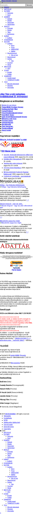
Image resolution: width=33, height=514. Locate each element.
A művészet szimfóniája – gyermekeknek (17, 176)
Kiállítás (13, 51)
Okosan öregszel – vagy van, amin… (11, 204)
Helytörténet (11, 24)
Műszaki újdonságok (13, 84)
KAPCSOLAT (7, 432)
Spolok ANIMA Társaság (18, 355)
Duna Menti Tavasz (8, 115)
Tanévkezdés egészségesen (13, 163)
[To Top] (0, 513)
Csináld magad (11, 78)
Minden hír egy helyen (9, 105)
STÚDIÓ (6, 70)
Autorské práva (9, 427)
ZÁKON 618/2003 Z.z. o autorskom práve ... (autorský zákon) (15, 339)
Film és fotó (14, 55)
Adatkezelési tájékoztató (12, 422)
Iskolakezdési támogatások (13, 159)
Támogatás (7, 416)
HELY (8, 492)
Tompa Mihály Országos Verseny (12, 107)
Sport (9, 438)
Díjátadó (9, 19)
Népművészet (11, 57)
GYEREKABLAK (8, 463)
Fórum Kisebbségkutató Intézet (12, 113)
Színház (9, 59)
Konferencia (10, 34)
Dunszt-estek (6, 130)
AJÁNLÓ (6, 459)
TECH (5, 82)
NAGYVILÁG (7, 490)
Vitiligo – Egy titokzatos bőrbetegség (12, 185)
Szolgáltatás (8, 418)
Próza (12, 47)
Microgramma (15, 363)
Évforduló (10, 28)
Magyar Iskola (10, 151)
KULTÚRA (7, 42)
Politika (9, 497)
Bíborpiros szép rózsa (9, 119)
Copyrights (7, 429)
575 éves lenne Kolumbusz (12, 168)
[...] (28, 200)
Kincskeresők (6, 124)
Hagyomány (10, 22)
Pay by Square (16, 270)
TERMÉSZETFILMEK (13, 80)
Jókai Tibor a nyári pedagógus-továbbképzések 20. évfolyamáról (14, 95)
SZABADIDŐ (7, 76)
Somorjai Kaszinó (7, 123)
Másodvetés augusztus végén (10, 221)
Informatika (10, 87)
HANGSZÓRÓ (15, 49)
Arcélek (9, 496)
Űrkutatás (10, 86)
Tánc (12, 61)
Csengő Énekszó (7, 111)
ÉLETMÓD (7, 11)
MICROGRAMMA (10, 414)
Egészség (10, 436)
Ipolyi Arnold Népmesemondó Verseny (14, 117)
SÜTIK (6, 420)
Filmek (9, 488)
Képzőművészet (12, 53)
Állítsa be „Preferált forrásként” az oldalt (13, 140)
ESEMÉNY (7, 17)
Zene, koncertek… (7, 126)
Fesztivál (9, 486)
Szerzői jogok (8, 425)
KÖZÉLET (7, 26)
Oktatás (9, 30)
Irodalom (9, 44)
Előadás (9, 21)
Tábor (9, 455)
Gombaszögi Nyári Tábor (10, 109)
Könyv (12, 45)
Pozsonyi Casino (7, 121)
